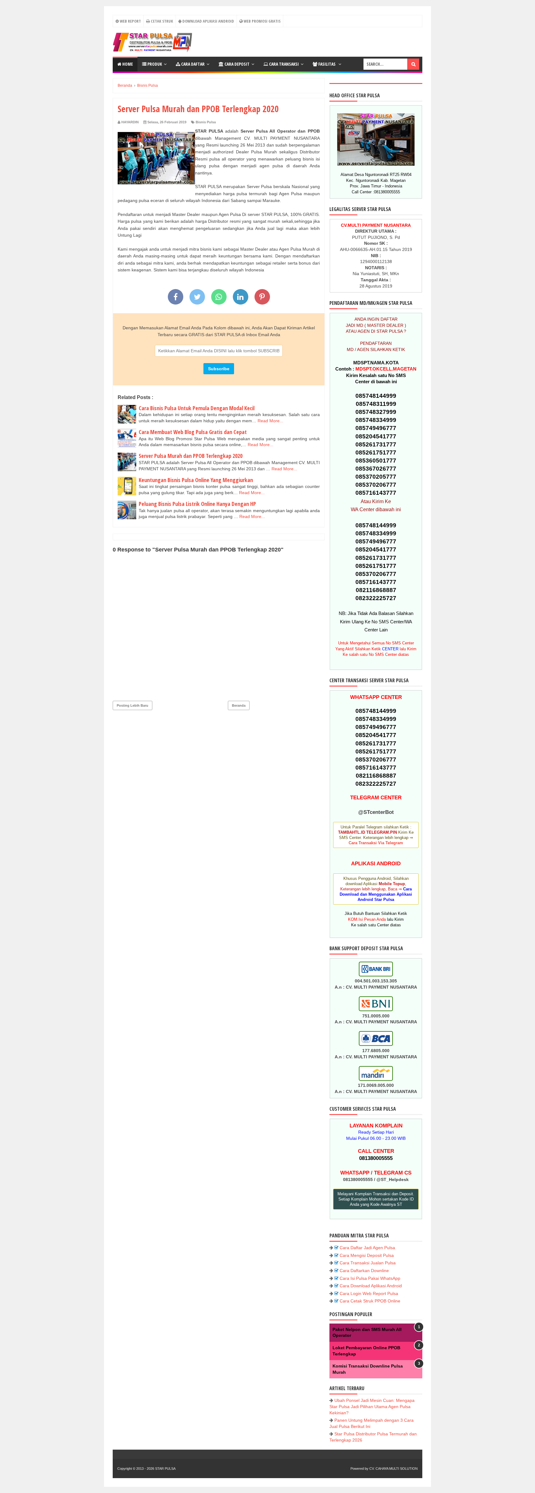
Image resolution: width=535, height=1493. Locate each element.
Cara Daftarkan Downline (364, 1270)
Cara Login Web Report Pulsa (369, 1293)
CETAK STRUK (161, 21)
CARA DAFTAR (192, 64)
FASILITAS (327, 64)
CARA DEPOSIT (237, 64)
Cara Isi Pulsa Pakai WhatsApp (370, 1278)
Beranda (239, 705)
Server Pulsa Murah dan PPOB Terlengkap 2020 (190, 455)
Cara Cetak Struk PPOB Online (370, 1300)
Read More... (270, 420)
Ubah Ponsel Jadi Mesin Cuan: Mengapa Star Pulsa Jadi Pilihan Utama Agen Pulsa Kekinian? (372, 1406)
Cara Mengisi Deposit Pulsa (367, 1255)
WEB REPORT (130, 21)
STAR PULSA (165, 1468)
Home (127, 64)
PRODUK (154, 64)
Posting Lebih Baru (132, 705)
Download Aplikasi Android (207, 21)
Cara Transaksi (283, 64)
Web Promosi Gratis (262, 21)
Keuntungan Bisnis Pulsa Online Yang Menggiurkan (196, 480)
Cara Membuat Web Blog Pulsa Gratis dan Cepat (193, 432)
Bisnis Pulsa (206, 122)
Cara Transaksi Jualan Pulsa (368, 1262)
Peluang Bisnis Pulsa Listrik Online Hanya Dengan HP (197, 503)
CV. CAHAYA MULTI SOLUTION (393, 1468)
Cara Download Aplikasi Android (371, 1285)
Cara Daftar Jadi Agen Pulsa (367, 1247)
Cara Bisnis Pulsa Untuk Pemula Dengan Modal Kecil (196, 408)
